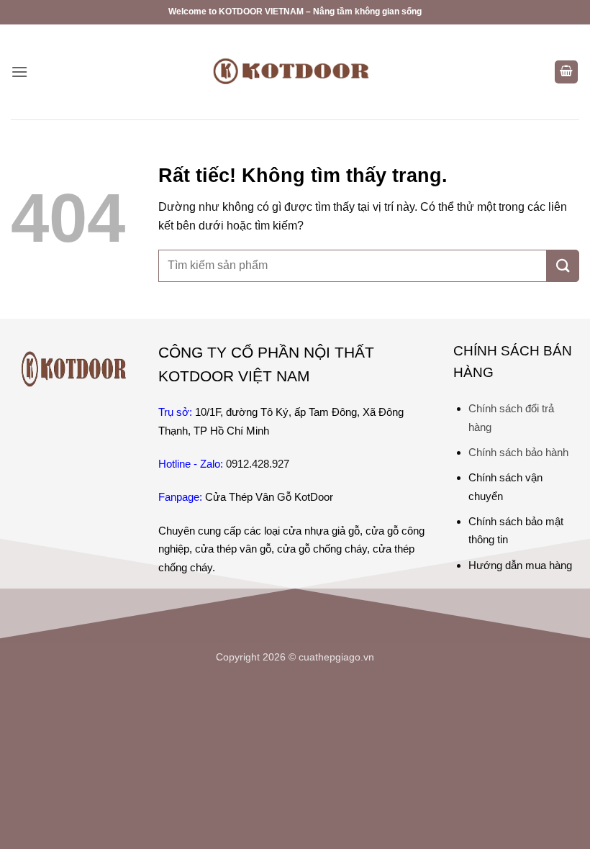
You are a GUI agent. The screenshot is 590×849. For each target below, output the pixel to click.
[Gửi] (563, 266)
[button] (19, 71)
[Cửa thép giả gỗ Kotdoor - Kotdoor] (295, 71)
